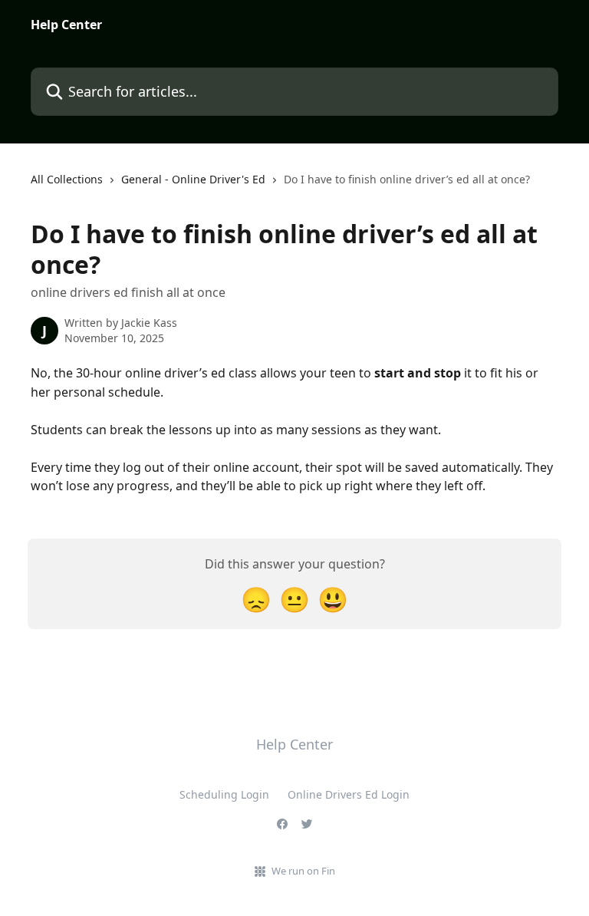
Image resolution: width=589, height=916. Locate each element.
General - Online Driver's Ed (193, 179)
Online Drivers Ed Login (349, 794)
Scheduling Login (224, 794)
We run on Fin (303, 871)
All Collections (67, 179)
